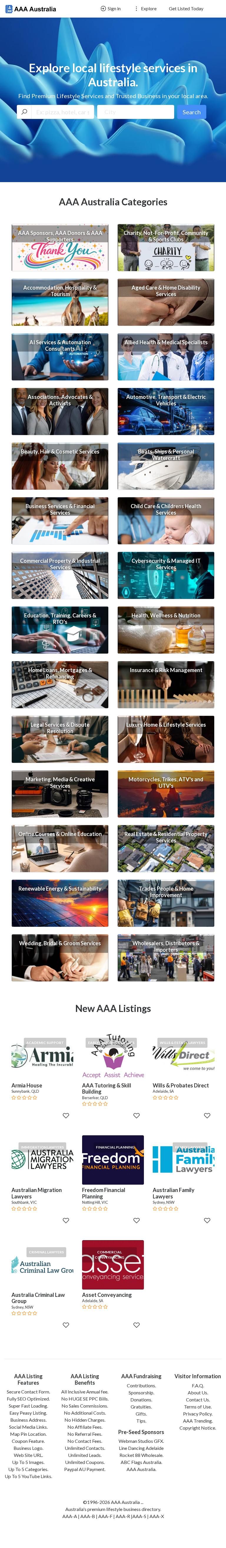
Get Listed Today (186, 8)
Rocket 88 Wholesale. (141, 1455)
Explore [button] (148, 8)
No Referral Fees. (84, 1434)
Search (192, 111)
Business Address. (28, 1420)
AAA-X (156, 1516)
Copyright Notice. (198, 1428)
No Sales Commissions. (85, 1405)
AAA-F (105, 1516)
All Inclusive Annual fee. (84, 1391)
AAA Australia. (141, 1469)
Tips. (141, 1420)
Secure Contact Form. (28, 1391)
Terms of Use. (198, 1406)
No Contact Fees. (84, 1441)
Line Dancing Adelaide (141, 1448)
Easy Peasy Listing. (28, 1413)
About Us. (198, 1392)
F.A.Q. (198, 1385)
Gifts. (141, 1413)
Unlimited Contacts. (85, 1448)
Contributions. (141, 1385)
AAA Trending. (198, 1420)
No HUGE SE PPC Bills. (85, 1398)
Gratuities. (141, 1406)
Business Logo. (28, 1448)
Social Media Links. (28, 1427)
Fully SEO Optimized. (28, 1398)
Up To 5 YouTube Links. (28, 1476)
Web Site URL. (28, 1455)
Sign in (114, 8)
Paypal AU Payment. (84, 1469)
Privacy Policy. (197, 1413)
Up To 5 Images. (28, 1462)
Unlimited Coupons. (85, 1462)
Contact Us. (198, 1399)
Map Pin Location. (28, 1434)
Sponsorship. (141, 1392)
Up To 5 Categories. (28, 1469)
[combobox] (136, 112)
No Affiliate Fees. (84, 1427)
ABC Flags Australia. (141, 1462)
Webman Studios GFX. (141, 1441)
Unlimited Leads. (85, 1455)
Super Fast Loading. (28, 1405)
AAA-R (123, 1516)
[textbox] (136, 112)
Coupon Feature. (28, 1441)
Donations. (141, 1399)
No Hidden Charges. (84, 1420)
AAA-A (69, 1516)
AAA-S (139, 1516)
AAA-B (87, 1516)
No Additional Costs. (85, 1413)
